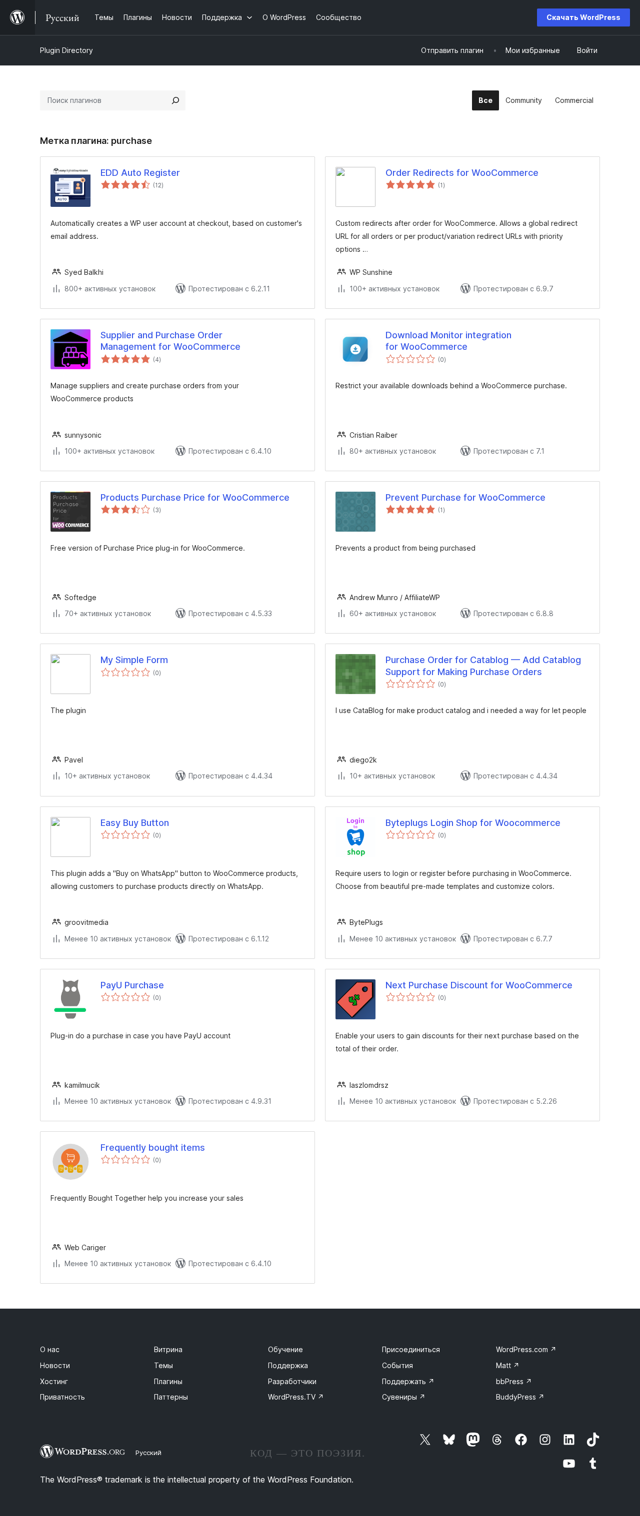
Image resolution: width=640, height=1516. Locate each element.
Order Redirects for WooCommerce (462, 172)
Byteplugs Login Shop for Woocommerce (473, 822)
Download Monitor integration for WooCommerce (449, 341)
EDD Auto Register (140, 172)
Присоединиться (411, 1349)
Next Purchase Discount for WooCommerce (479, 985)
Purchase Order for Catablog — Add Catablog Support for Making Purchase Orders (483, 666)
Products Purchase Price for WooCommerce (195, 497)
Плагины (168, 1381)
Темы (163, 1365)
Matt (508, 1365)
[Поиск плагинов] (176, 100)
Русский (149, 1453)
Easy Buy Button (134, 822)
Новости (55, 1365)
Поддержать (408, 1381)
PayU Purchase (132, 985)
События (397, 1365)
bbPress (514, 1381)
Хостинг (54, 1381)
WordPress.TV (296, 1397)
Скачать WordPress (583, 17)
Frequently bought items (152, 1147)
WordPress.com (526, 1349)
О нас (50, 1349)
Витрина (168, 1349)
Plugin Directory (66, 50)
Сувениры (404, 1397)
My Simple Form (134, 660)
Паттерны (171, 1397)
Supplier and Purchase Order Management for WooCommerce (170, 341)
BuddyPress (520, 1397)
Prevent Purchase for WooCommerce (466, 497)
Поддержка (288, 1365)
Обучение (285, 1349)
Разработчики (292, 1381)
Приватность (62, 1397)
